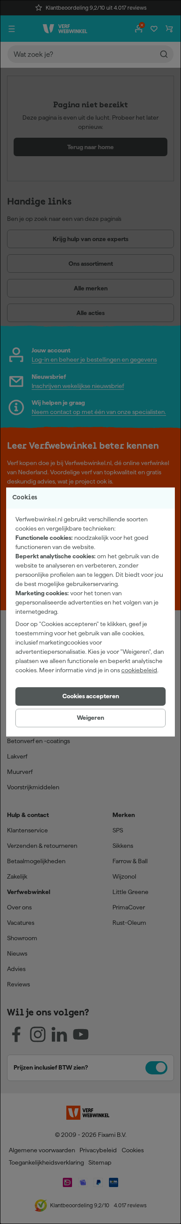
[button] (90, 696)
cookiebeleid (139, 670)
